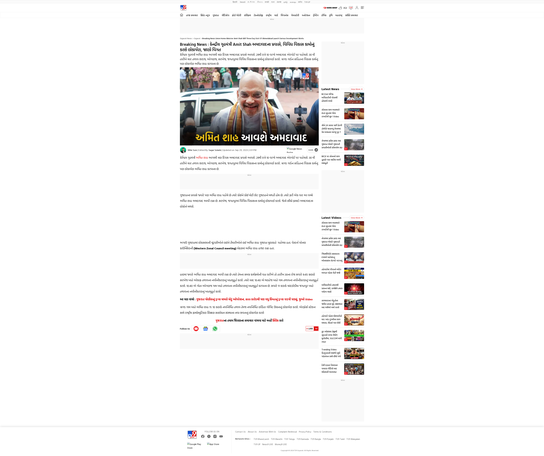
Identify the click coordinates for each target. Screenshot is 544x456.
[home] (181, 15)
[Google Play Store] (196, 446)
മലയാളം (293, 2)
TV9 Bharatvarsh (261, 439)
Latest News (330, 89)
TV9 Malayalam (353, 439)
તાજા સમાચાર (192, 15)
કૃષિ (330, 15)
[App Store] (216, 446)
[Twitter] (209, 436)
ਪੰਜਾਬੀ (279, 2)
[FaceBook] (202, 436)
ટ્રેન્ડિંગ (315, 15)
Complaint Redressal (287, 431)
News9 (242, 2)
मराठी (267, 2)
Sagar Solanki (215, 150)
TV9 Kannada (303, 439)
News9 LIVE (267, 444)
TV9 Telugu (289, 439)
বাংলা (273, 2)
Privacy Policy (305, 431)
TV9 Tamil (340, 439)
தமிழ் (286, 2)
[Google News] (205, 328)
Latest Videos (331, 217)
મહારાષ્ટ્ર (338, 15)
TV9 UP (257, 444)
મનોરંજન (306, 15)
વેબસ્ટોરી (295, 15)
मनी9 (300, 2)
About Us (252, 431)
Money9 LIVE (281, 444)
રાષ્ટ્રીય (268, 15)
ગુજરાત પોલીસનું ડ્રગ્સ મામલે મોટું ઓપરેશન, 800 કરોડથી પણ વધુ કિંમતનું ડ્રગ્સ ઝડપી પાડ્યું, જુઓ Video (254, 299)
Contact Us (240, 431)
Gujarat (197, 38)
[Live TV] (350, 8)
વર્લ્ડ (276, 15)
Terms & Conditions (322, 431)
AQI (345, 7)
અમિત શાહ (202, 157)
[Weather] (341, 7)
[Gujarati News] (183, 8)
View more (355, 89)
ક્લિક (275, 320)
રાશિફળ (247, 15)
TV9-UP (307, 2)
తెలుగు (260, 2)
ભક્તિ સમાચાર (351, 15)
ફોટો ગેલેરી (236, 15)
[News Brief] (330, 8)
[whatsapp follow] (215, 328)
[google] (296, 150)
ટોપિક (323, 15)
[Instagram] (215, 436)
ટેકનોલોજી (258, 15)
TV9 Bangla (316, 439)
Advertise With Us (267, 431)
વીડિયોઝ (225, 15)
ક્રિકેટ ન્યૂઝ (205, 15)
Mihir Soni (192, 150)
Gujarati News (186, 38)
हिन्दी (235, 2)
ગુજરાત (216, 15)
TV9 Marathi (276, 439)
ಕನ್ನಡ (251, 2)
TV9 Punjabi (328, 439)
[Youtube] (196, 328)
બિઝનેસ (284, 15)
